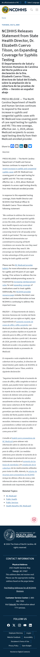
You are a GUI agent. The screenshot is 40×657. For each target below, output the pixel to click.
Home (4, 18)
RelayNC (12, 604)
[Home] (14, 8)
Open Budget (26, 645)
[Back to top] (34, 520)
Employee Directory (16, 633)
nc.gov (28, 633)
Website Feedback (13, 637)
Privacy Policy (13, 645)
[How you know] (20, 2)
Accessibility (28, 637)
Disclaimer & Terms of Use (20, 641)
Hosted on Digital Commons (20, 652)
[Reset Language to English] (26, 2)
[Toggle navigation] (37, 9)
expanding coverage (22, 285)
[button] (30, 9)
